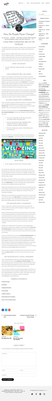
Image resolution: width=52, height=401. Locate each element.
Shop (43, 3)
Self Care (41, 73)
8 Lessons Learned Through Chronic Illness (27, 316)
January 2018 (41, 177)
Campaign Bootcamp (6, 287)
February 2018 (42, 175)
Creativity (41, 59)
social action (21, 39)
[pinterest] (40, 394)
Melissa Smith (5, 37)
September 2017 (42, 185)
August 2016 (41, 197)
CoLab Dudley (5, 290)
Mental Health (41, 68)
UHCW (44, 124)
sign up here (17, 196)
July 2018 (41, 162)
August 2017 (41, 187)
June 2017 (41, 189)
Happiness (41, 64)
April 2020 (41, 145)
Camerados (4, 284)
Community (12, 37)
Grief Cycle (45, 103)
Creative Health (42, 56)
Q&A (40, 71)
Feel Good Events (35, 3)
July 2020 (41, 138)
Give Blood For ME (6, 338)
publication (10, 136)
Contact (47, 3)
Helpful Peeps (9, 182)
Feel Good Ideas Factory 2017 (10, 316)
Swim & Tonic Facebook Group (9, 299)
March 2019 (41, 148)
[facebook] (36, 394)
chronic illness (19, 37)
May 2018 (41, 167)
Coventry (40, 51)
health (44, 105)
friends (40, 101)
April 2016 (41, 199)
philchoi (45, 390)
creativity (29, 37)
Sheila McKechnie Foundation (8, 296)
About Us (21, 3)
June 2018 (41, 165)
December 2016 (42, 194)
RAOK (40, 115)
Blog (28, 3)
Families (40, 94)
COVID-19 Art (41, 54)
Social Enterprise (42, 76)
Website (4, 375)
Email (22, 370)
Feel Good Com (42, 97)
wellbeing (47, 126)
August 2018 (41, 160)
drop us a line (10, 252)
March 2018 (41, 172)
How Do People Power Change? (19, 34)
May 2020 (41, 143)
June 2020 (41, 140)
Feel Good (34, 37)
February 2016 (42, 202)
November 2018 (42, 155)
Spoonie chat (27, 39)
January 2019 (41, 152)
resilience (44, 115)
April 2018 (41, 170)
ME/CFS (41, 110)
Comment (4, 353)
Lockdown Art (41, 108)
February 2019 (42, 150)
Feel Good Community (44, 99)
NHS (42, 114)
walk (47, 124)
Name (4, 370)
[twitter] (32, 394)
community (25, 37)
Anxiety (42, 83)
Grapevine (41, 103)
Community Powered (42, 88)
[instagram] (44, 394)
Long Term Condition (47, 108)
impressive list (5, 105)
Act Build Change (6, 281)
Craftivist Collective (6, 293)
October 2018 (41, 157)
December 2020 (42, 133)
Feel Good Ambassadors (9, 39)
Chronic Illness (42, 46)
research (17, 39)
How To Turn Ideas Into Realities (18, 339)
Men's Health (45, 110)
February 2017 (42, 192)
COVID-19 (48, 90)
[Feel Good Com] (6, 5)
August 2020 (41, 135)
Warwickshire (42, 126)
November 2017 (42, 180)
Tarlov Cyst (41, 123)
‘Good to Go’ (24, 81)
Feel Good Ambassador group (26, 235)
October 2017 (41, 182)
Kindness (41, 66)
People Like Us (46, 114)
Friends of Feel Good (45, 101)
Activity (40, 83)
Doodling (47, 92)
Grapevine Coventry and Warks (24, 261)
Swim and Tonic (46, 121)
